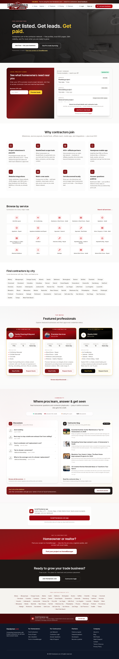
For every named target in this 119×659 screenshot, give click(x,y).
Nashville (44, 290)
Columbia (30, 283)
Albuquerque (19, 279)
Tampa (18, 297)
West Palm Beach (28, 297)
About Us (96, 632)
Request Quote (31, 371)
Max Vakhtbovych (97, 50)
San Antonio (80, 294)
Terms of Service (98, 644)
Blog (94, 634)
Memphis (10, 290)
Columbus (39, 283)
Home (35, 6)
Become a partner (77, 639)
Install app (81, 618)
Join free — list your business (25, 45)
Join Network (54, 632)
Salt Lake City (68, 294)
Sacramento (47, 294)
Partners (70, 6)
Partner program (76, 632)
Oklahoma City (73, 290)
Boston (75, 279)
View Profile (15, 371)
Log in (90, 113)
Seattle (10, 297)
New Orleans (54, 290)
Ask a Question (32, 637)
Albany (10, 279)
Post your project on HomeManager (37, 50)
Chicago (100, 279)
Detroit (55, 283)
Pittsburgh (104, 290)
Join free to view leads (83, 110)
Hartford (104, 283)
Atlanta (41, 279)
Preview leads (35, 92)
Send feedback (82, 1)
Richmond (37, 294)
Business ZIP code (15, 88)
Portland (10, 294)
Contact (95, 641)
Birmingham (66, 279)
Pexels (105, 50)
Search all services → (105, 209)
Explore (42, 6)
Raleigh (28, 294)
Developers (75, 637)
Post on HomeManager (35, 639)
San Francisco (100, 294)
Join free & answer (102, 490)
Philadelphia (85, 290)
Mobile (36, 290)
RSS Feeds (96, 637)
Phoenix (95, 290)
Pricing (62, 6)
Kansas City (50, 286)
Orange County (31, 279)
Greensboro (75, 283)
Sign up (89, 6)
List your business (105, 6)
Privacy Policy (97, 646)
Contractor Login (55, 634)
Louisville (99, 286)
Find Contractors (33, 632)
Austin (49, 279)
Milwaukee (27, 290)
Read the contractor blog (71, 479)
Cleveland (20, 283)
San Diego (90, 294)
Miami (18, 290)
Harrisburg (95, 283)
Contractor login (71, 579)
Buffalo (83, 279)
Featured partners (77, 634)
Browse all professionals (59, 379)
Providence (19, 294)
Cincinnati (11, 283)
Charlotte (91, 279)
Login (82, 6)
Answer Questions (55, 637)
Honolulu (10, 286)
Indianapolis (29, 286)
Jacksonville (40, 286)
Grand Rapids (64, 283)
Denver (47, 283)
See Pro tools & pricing (50, 46)
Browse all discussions (16, 479)
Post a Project (32, 634)
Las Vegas (69, 286)
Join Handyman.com (49, 579)
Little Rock (79, 286)
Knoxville (60, 286)
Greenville (85, 283)
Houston (19, 286)
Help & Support (54, 639)
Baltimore (57, 279)
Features (52, 6)
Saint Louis (57, 294)
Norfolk (64, 290)
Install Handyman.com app (59, 518)
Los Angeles (89, 286)
